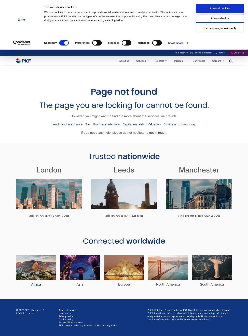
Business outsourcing (179, 124)
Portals (221, 52)
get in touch (157, 132)
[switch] (97, 43)
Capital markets (133, 124)
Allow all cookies (220, 8)
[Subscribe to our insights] (176, 53)
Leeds (124, 170)
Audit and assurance (68, 124)
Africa (36, 284)
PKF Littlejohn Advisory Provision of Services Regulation (88, 325)
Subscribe (183, 52)
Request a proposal (203, 52)
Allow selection (220, 18)
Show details (175, 42)
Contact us (239, 52)
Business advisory (106, 124)
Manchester (199, 170)
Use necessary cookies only (219, 28)
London (49, 170)
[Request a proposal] (191, 53)
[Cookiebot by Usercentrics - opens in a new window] (22, 43)
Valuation (154, 124)
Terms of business (68, 310)
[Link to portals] (216, 53)
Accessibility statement (71, 322)
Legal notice (65, 313)
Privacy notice (66, 316)
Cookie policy (66, 319)
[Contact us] (229, 53)
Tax (88, 124)
